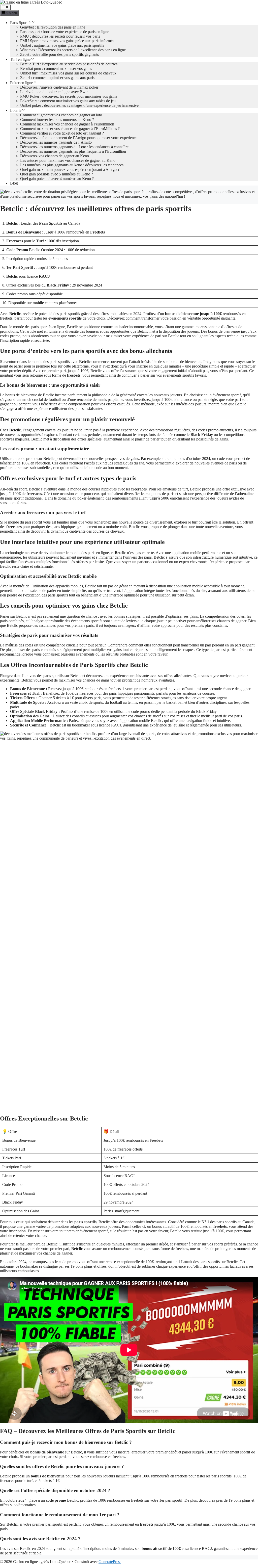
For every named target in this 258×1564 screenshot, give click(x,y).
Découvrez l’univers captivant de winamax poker (59, 87)
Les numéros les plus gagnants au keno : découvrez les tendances (71, 165)
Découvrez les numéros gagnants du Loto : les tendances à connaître (74, 147)
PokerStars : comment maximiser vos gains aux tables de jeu (68, 101)
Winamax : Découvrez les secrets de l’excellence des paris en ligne (73, 50)
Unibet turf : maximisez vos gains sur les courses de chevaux (68, 73)
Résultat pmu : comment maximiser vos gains (56, 68)
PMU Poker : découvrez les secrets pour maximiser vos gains (68, 96)
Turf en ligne (20, 59)
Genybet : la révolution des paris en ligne (52, 27)
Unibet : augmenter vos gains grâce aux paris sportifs (62, 45)
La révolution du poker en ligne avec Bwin (54, 92)
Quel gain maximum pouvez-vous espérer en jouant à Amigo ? (69, 169)
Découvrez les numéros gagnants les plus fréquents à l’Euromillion (73, 151)
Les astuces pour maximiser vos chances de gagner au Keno (67, 160)
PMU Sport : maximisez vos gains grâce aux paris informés (67, 41)
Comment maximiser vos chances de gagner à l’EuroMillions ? (70, 128)
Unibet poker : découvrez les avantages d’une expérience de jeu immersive (79, 105)
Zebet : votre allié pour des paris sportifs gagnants (59, 54)
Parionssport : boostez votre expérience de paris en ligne (64, 32)
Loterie (15, 110)
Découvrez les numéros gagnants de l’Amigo (56, 142)
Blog (14, 183)
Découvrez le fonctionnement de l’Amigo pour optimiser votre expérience (78, 138)
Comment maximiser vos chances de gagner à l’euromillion (67, 124)
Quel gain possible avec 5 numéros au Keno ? (56, 174)
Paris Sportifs (20, 22)
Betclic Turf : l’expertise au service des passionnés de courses (68, 64)
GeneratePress (110, 1561)
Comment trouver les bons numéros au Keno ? (57, 119)
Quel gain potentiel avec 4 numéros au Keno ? (57, 178)
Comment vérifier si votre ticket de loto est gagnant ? (62, 133)
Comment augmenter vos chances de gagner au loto (61, 115)
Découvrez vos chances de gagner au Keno (54, 156)
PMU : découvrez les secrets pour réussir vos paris (60, 36)
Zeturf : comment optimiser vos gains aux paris (57, 77)
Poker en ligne (21, 83)
